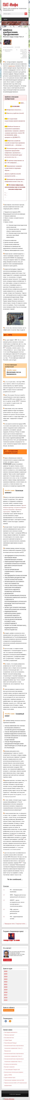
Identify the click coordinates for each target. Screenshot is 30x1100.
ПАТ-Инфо (10, 4)
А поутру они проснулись (10, 1064)
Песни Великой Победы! (10, 1043)
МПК (25, 49)
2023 (5, 979)
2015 (5, 1000)
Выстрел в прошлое (9, 1067)
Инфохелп (7, 51)
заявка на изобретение (23, 53)
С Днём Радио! (8, 1040)
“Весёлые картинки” (9, 1035)
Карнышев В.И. (10, 47)
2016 (5, 997)
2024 (5, 976)
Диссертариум (8, 49)
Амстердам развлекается (10, 1032)
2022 (5, 982)
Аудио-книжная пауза (9, 1077)
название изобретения (24, 57)
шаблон (24, 55)
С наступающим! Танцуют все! (12, 1069)
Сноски (6, 886)
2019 (5, 989)
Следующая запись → (21, 923)
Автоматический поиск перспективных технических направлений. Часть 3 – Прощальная (14, 1048)
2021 (5, 984)
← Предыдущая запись (9, 923)
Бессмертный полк (9, 1037)
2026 (5, 971)
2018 (5, 992)
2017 (5, 995)
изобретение (23, 51)
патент (22, 49)
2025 (5, 974)
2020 (5, 987)
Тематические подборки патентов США (14, 1080)
